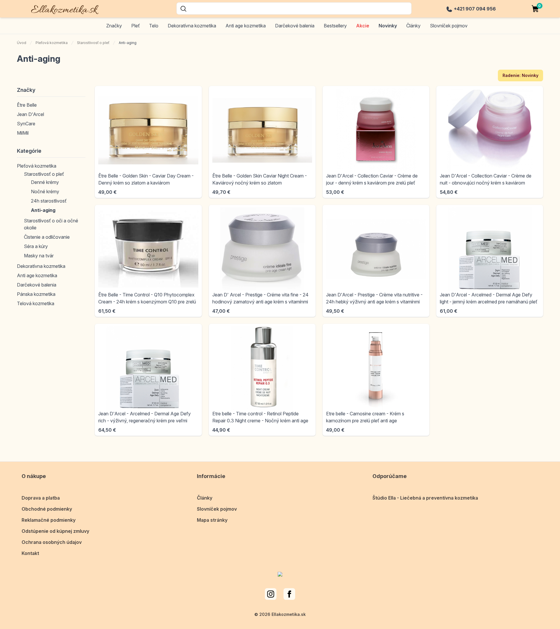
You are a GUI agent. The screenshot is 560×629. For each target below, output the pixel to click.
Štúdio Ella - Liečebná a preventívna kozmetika (425, 498)
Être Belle (27, 105)
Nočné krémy (45, 191)
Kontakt (30, 553)
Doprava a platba (41, 498)
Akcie (362, 26)
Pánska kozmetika (36, 294)
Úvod (21, 43)
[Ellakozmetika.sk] (61, 8)
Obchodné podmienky (47, 509)
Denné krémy (45, 182)
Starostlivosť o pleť (93, 43)
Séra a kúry (36, 246)
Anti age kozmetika (245, 26)
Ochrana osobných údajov (52, 542)
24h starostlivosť (48, 201)
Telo (153, 26)
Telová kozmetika (35, 303)
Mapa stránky (212, 520)
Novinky (388, 26)
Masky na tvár (39, 256)
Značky (114, 26)
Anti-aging (43, 210)
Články (413, 26)
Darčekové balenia (294, 26)
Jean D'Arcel (30, 114)
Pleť (135, 26)
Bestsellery (335, 26)
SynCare (26, 123)
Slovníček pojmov (449, 26)
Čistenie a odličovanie (47, 237)
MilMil (23, 133)
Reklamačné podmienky (49, 520)
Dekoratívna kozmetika (192, 26)
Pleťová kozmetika (52, 43)
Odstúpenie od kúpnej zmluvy (55, 531)
